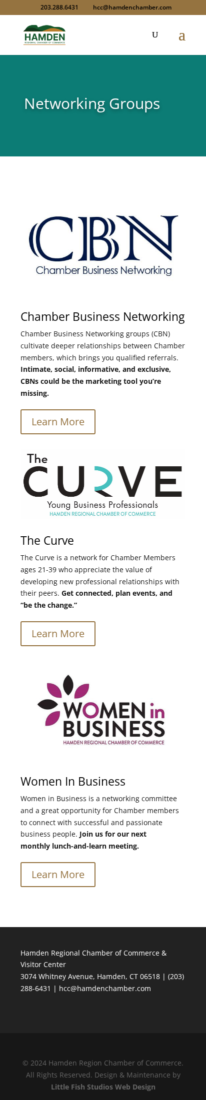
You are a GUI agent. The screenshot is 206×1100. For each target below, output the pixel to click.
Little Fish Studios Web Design (103, 1087)
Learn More (58, 421)
